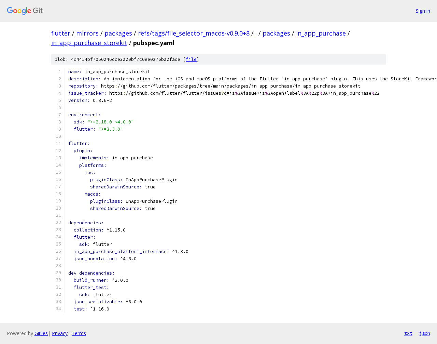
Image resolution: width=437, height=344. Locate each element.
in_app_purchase (321, 33)
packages (118, 33)
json (424, 333)
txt (408, 333)
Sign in (423, 11)
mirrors (87, 33)
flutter (60, 33)
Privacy (60, 333)
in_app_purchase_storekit (89, 43)
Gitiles (41, 333)
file (191, 59)
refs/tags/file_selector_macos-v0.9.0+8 (194, 33)
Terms (79, 333)
